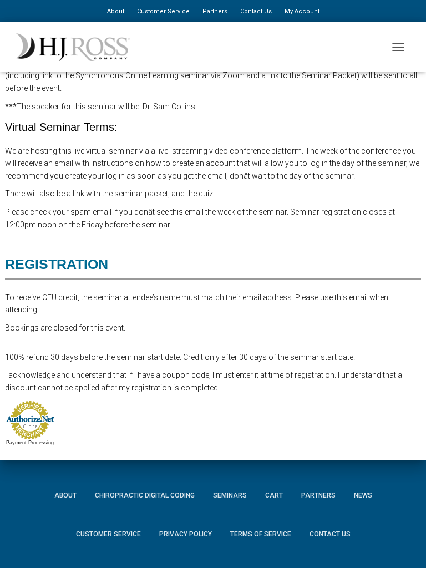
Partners (214, 11)
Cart (274, 495)
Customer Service (163, 11)
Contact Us (256, 11)
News (363, 495)
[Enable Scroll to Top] (404, 543)
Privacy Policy (185, 534)
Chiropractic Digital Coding (145, 495)
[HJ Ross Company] (77, 47)
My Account (302, 11)
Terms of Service (260, 534)
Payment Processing (30, 442)
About (115, 11)
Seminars (230, 495)
